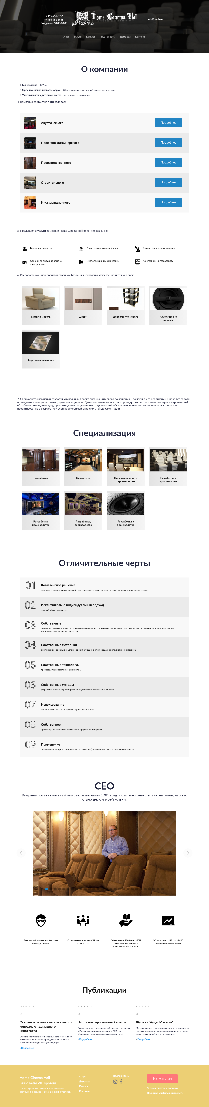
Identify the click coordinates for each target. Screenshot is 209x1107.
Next (187, 853)
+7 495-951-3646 (53, 20)
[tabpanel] (104, 853)
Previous (21, 853)
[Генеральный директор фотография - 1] (104, 853)
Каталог (90, 37)
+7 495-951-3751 (53, 16)
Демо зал (125, 37)
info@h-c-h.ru (155, 19)
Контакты (140, 37)
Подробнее (168, 122)
